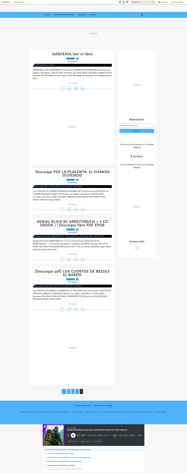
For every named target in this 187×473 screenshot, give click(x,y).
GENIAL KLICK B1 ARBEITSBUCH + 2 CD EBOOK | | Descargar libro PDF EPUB (72, 223)
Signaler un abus (90, 412)
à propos (99, 441)
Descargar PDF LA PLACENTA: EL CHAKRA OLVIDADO (72, 173)
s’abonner (74, 441)
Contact (93, 15)
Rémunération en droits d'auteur (112, 412)
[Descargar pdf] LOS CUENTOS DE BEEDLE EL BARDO (72, 273)
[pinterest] (127, 2)
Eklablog (108, 406)
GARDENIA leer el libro (72, 54)
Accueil (47, 15)
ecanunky (138, 145)
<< (64, 391)
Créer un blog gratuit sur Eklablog (58, 412)
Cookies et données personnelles (143, 412)
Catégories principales (64, 15)
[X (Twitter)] (123, 2)
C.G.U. (99, 412)
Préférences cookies (160, 412)
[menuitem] (47, 15)
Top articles (73, 412)
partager (87, 441)
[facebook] (120, 2)
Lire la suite (72, 83)
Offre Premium (128, 412)
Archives (81, 15)
